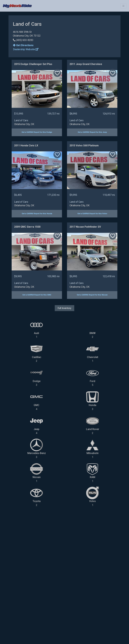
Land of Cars (21, 120)
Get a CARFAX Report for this (37, 132)
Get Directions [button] (25, 45)
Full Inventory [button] (64, 308)
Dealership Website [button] (24, 49)
